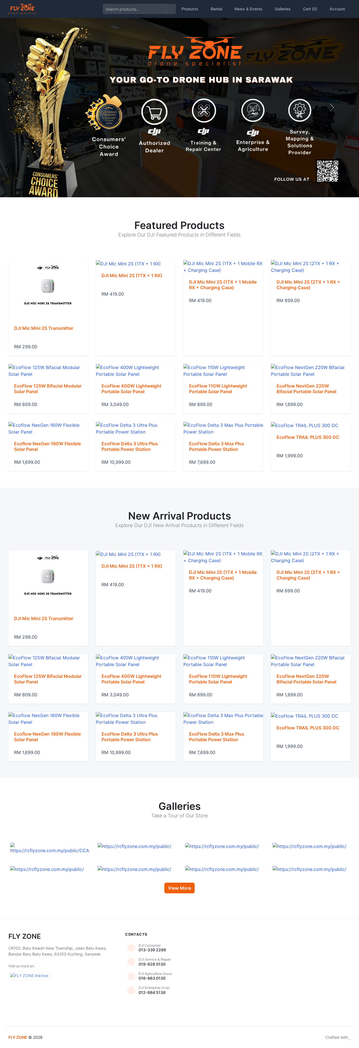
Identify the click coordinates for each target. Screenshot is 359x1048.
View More (179, 888)
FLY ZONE (17, 1037)
